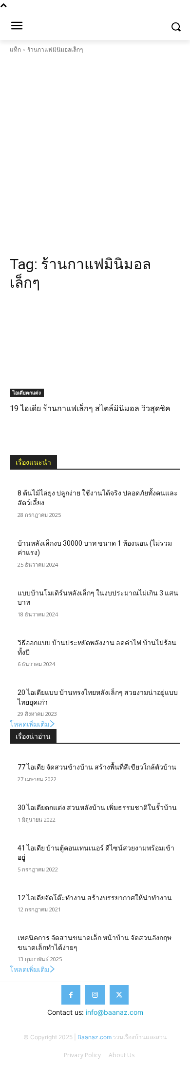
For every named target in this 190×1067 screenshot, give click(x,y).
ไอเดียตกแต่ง (27, 392)
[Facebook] (70, 994)
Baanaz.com (94, 1037)
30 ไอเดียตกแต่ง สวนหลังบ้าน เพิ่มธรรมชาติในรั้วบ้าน (97, 807)
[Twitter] (119, 994)
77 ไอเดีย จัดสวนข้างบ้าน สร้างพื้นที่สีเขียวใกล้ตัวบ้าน (97, 767)
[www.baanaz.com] (95, 24)
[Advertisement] (95, 154)
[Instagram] (94, 994)
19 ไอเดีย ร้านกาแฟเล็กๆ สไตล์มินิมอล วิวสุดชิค (90, 408)
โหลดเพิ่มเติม (29, 724)
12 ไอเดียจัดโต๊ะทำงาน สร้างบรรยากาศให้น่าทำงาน (95, 898)
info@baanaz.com (114, 1012)
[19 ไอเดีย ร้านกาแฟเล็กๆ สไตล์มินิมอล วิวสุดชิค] (95, 349)
